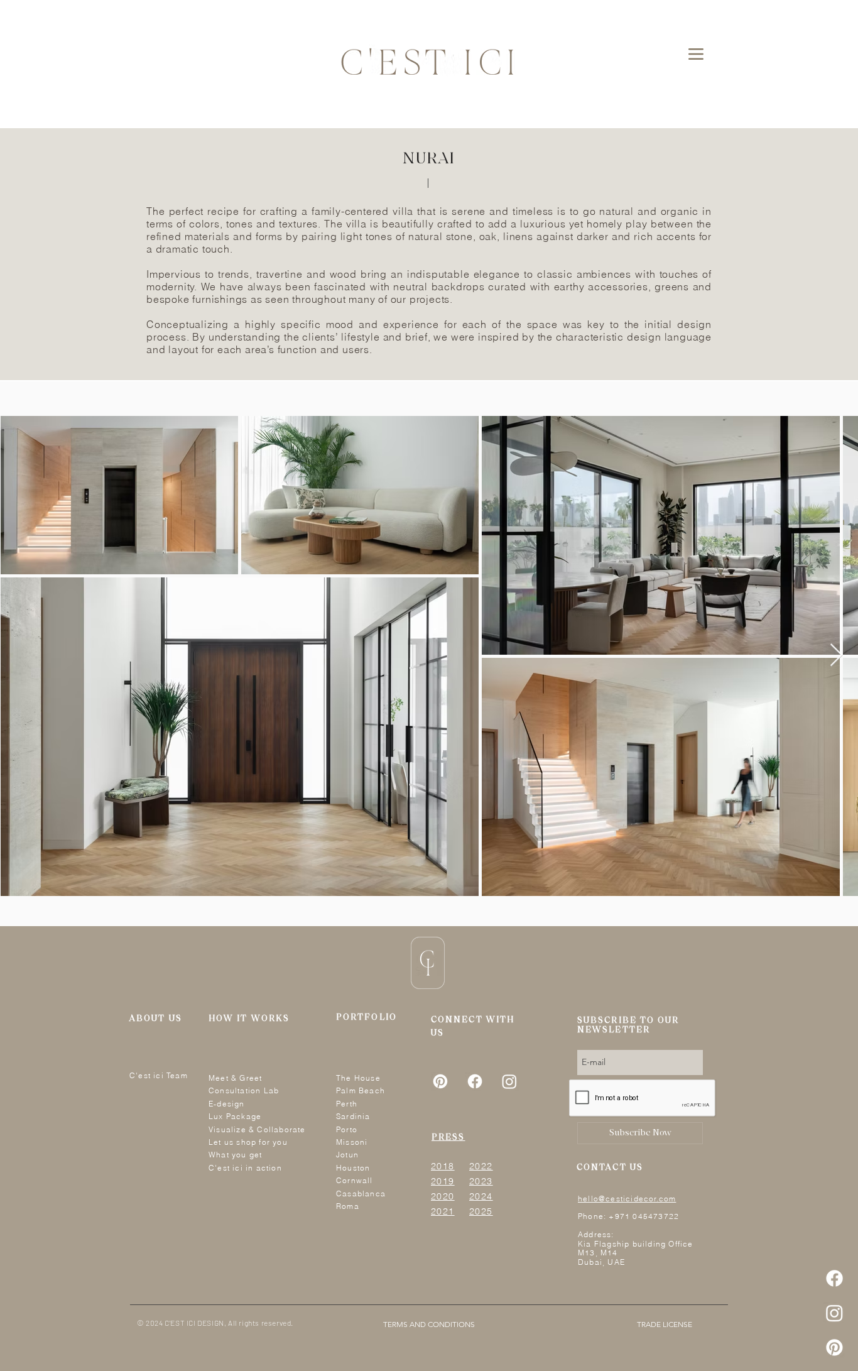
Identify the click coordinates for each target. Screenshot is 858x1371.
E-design (227, 1103)
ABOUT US (155, 1019)
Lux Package (235, 1116)
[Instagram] (834, 1313)
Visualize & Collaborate (257, 1129)
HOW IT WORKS (249, 1019)
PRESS (448, 1137)
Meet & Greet (235, 1078)
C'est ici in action (245, 1167)
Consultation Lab (244, 1090)
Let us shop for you (248, 1142)
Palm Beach (360, 1090)
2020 (443, 1196)
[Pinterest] (834, 1347)
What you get (235, 1154)
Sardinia (353, 1116)
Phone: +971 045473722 (628, 1216)
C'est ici (147, 1075)
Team (177, 1075)
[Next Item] (836, 655)
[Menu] (695, 54)
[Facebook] (834, 1278)
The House (358, 1078)
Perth (346, 1103)
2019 (443, 1181)
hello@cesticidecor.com (627, 1198)
